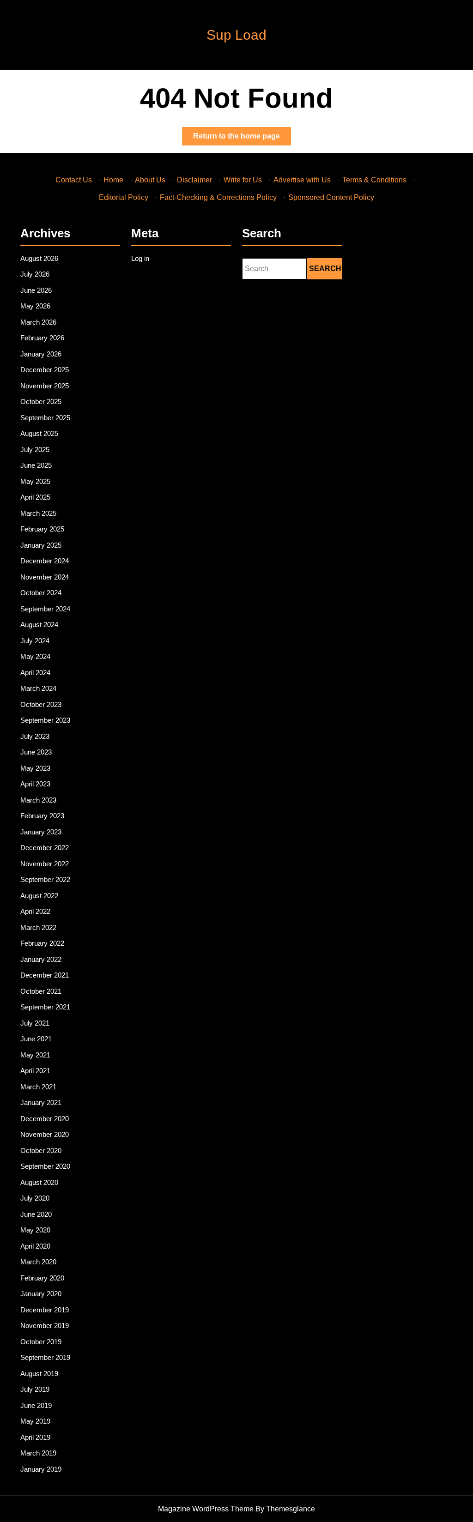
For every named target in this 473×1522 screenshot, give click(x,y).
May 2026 (35, 306)
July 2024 (34, 641)
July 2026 (34, 274)
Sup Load (236, 34)
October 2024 (40, 593)
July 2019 (34, 1389)
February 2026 (42, 338)
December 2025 (44, 370)
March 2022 (38, 927)
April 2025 (35, 497)
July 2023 (34, 736)
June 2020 (36, 1214)
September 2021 (45, 1007)
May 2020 (35, 1230)
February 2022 (42, 943)
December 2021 (44, 975)
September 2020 (45, 1166)
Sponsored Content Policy (331, 197)
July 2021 (34, 1023)
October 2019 (40, 1342)
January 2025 (40, 545)
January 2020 (40, 1294)
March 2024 (38, 688)
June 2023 (36, 752)
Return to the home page (242, 138)
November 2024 (44, 577)
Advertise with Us (302, 180)
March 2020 (38, 1262)
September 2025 (45, 418)
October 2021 (40, 991)
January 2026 (40, 354)
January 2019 (40, 1469)
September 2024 (45, 609)
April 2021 (35, 1071)
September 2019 (45, 1357)
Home (113, 180)
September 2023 (45, 720)
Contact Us (73, 180)
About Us (150, 180)
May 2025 (35, 481)
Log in (140, 258)
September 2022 (45, 879)
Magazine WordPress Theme (206, 1509)
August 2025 (39, 433)
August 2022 (39, 896)
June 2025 (36, 465)
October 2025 (40, 401)
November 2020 (44, 1134)
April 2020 (35, 1246)
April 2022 (35, 911)
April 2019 (35, 1437)
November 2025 (44, 386)
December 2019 (44, 1310)
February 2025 (42, 529)
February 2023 (42, 816)
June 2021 (36, 1039)
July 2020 (34, 1198)
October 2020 (40, 1150)
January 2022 (40, 959)
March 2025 (38, 513)
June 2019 (36, 1405)
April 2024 (35, 672)
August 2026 (39, 258)
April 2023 (35, 784)
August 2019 (39, 1373)
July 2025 (34, 449)
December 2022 (44, 848)
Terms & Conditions (374, 180)
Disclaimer (194, 180)
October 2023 (40, 704)
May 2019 (35, 1421)
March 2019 (38, 1453)
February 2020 (42, 1278)
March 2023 (38, 800)
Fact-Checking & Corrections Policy (218, 197)
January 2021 (40, 1102)
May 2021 (35, 1055)
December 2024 (44, 561)
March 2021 (38, 1087)
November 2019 (44, 1325)
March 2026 (38, 322)
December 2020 (44, 1119)
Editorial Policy (123, 197)
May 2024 (35, 656)
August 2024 (39, 624)
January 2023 (40, 832)
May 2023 (35, 768)
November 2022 (44, 864)
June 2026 (36, 290)
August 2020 (39, 1182)
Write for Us (243, 180)
